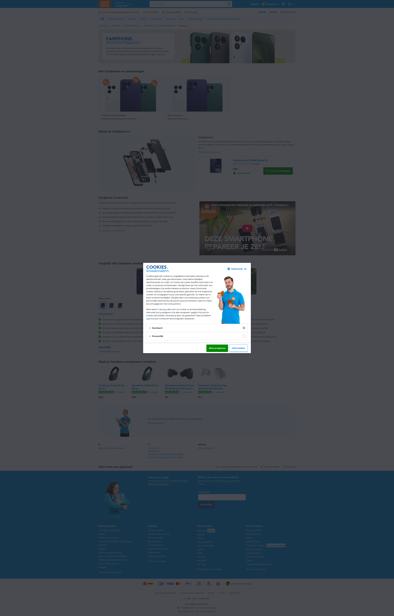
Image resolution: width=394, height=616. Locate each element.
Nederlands (237, 268)
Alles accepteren (217, 348)
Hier (148, 318)
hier (165, 309)
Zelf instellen (238, 348)
